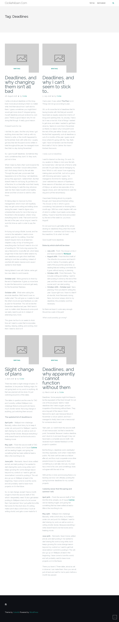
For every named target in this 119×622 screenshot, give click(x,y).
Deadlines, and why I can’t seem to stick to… (58, 84)
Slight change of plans (19, 371)
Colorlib (16, 612)
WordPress (34, 612)
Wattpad (67, 254)
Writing (16, 69)
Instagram (101, 3)
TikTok (91, 3)
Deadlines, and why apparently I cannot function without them (58, 378)
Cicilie (24, 96)
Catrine (34, 448)
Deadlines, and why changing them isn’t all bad (20, 84)
